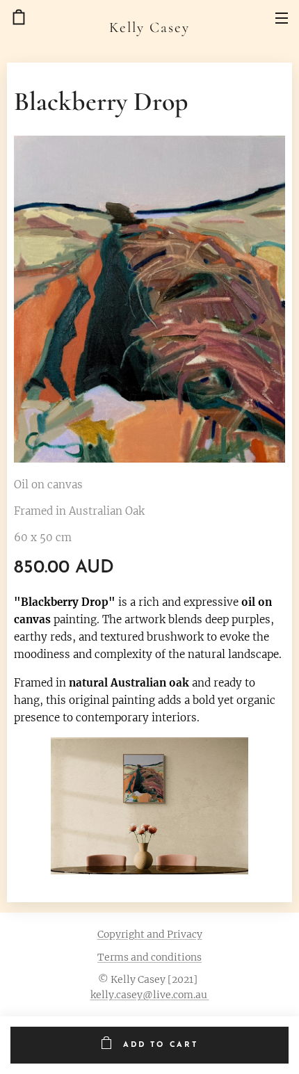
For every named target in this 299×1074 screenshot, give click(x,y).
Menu (282, 17)
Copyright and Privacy (149, 934)
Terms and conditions (149, 957)
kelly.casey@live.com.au (149, 994)
